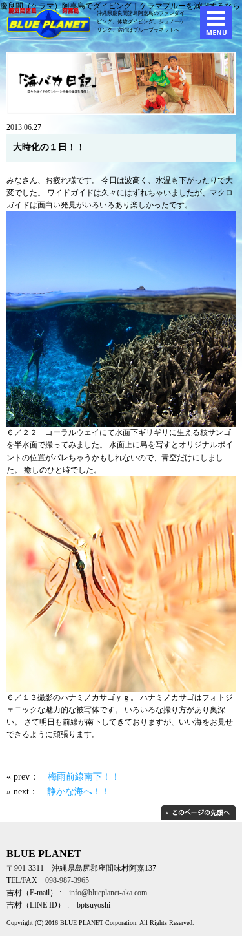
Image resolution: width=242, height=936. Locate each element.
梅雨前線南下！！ (84, 776)
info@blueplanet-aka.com (108, 892)
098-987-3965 (67, 880)
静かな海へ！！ (78, 791)
